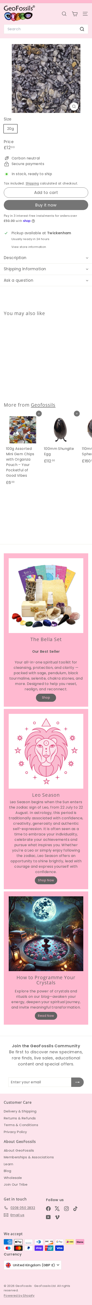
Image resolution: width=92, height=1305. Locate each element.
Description (15, 257)
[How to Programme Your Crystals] (46, 933)
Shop (46, 697)
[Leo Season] (46, 751)
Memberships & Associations (29, 1157)
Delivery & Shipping (20, 1111)
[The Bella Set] (46, 595)
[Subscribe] (77, 1082)
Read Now (46, 1015)
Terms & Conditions (21, 1125)
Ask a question (18, 280)
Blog (7, 1170)
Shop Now (46, 880)
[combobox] (46, 29)
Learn (8, 1164)
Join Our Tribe (16, 1184)
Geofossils (43, 405)
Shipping (32, 183)
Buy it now (46, 205)
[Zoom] (74, 106)
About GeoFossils (19, 1150)
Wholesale (13, 1177)
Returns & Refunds (20, 1118)
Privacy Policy (15, 1131)
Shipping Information (25, 269)
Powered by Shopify (19, 1295)
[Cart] (74, 14)
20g (10, 128)
